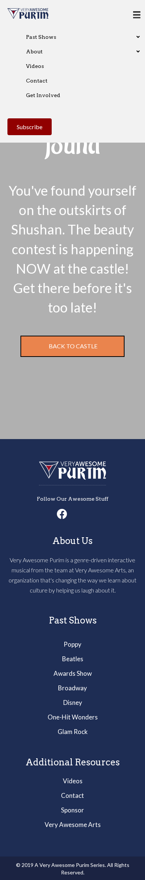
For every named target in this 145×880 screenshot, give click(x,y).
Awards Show (73, 673)
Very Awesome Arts (73, 824)
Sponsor (72, 810)
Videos (73, 781)
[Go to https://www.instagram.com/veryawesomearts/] (72, 514)
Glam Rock (73, 732)
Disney (72, 702)
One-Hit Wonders (73, 717)
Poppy (72, 644)
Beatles (72, 659)
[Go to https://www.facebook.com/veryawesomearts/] (62, 514)
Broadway (72, 688)
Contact (72, 795)
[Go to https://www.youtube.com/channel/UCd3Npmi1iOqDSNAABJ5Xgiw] (83, 514)
